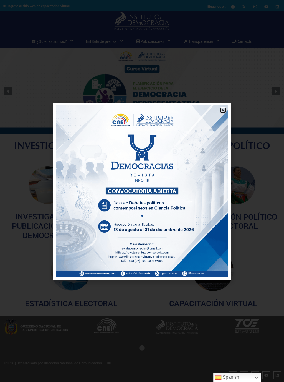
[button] (223, 110)
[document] (142, 191)
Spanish (230, 377)
